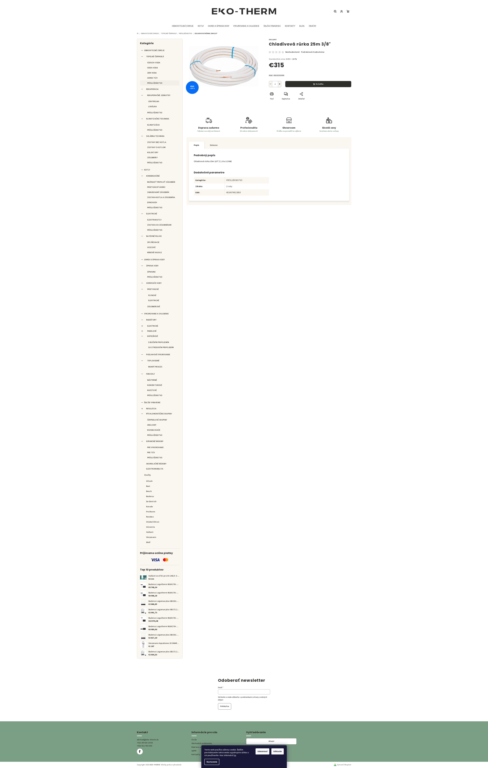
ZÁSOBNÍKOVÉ (153, 306)
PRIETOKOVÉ (153, 289)
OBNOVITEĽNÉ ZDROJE (154, 50)
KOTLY (147, 169)
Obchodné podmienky (202, 743)
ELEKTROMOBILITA (154, 468)
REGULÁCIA (151, 408)
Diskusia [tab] (214, 145)
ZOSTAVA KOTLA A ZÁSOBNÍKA (161, 197)
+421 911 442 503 (144, 745)
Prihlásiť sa (224, 706)
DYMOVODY (152, 202)
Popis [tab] (196, 145)
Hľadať (271, 741)
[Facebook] (140, 751)
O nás (194, 739)
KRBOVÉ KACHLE (154, 252)
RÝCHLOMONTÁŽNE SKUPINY (159, 413)
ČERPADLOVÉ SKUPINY (157, 419)
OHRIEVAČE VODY (154, 283)
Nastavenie (212, 761)
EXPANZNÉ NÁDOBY (154, 441)
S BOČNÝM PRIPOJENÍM (158, 342)
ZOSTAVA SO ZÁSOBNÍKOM (159, 225)
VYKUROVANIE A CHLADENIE (156, 313)
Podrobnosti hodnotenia (312, 52)
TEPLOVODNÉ (153, 360)
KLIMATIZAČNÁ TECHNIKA (157, 118)
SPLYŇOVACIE (153, 242)
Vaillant (273, 40)
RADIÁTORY (151, 319)
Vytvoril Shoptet (344, 765)
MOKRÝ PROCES (155, 366)
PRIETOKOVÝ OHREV (156, 187)
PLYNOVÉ (152, 295)
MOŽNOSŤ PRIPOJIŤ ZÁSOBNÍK (161, 182)
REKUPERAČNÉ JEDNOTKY (158, 95)
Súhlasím (277, 751)
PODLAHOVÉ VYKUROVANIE (158, 354)
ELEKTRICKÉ (151, 213)
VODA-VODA (152, 67)
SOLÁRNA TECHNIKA (155, 136)
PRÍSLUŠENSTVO (154, 83)
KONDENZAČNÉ (153, 176)
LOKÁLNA (152, 106)
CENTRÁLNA (153, 101)
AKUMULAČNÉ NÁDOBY (156, 463)
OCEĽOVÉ (151, 247)
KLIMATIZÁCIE (153, 124)
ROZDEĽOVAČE (153, 430)
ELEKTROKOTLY (154, 219)
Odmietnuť (262, 751)
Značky (147, 475)
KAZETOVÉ (152, 390)
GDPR (194, 750)
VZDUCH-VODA (153, 62)
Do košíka (319, 84)
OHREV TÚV (152, 78)
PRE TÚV (151, 452)
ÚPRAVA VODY (152, 265)
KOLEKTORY (152, 152)
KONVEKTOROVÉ (154, 385)
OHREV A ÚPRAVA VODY (154, 259)
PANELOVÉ (152, 331)
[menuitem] (183, 26)
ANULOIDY (151, 425)
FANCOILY (150, 374)
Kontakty (196, 754)
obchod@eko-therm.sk (148, 739)
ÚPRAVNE (151, 271)
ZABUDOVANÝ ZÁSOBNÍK (158, 192)
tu (235, 755)
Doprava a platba (200, 747)
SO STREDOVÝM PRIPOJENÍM (161, 347)
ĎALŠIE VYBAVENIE (152, 402)
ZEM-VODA (152, 72)
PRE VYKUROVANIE (155, 447)
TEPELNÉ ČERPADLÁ (155, 56)
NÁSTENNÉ (152, 380)
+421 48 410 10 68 (145, 742)
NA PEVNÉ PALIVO (154, 236)
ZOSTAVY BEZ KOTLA (156, 142)
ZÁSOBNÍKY (152, 157)
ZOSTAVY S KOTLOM (156, 147)
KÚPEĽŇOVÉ (152, 336)
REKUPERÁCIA (152, 89)
